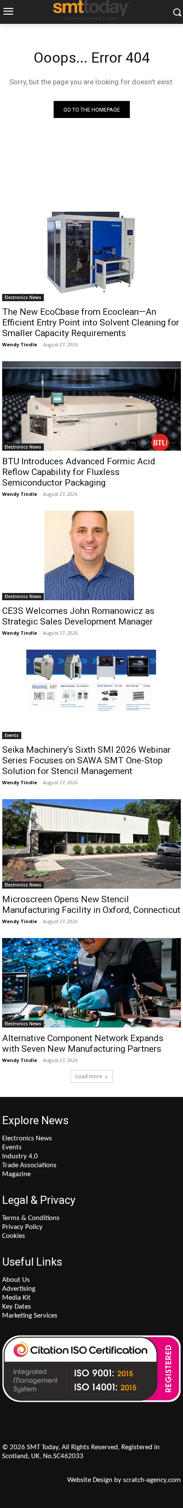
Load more (88, 1076)
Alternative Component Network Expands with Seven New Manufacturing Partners (82, 1043)
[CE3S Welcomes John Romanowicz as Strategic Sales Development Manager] (91, 555)
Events (12, 735)
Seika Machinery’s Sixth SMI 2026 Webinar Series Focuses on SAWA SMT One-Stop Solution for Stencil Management (86, 760)
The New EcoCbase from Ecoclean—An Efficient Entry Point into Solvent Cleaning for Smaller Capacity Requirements (90, 322)
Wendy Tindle (19, 344)
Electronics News (23, 297)
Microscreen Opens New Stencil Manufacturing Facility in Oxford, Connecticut (91, 904)
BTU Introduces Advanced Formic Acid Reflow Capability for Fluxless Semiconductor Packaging (78, 472)
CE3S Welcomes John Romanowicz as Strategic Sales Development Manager (78, 616)
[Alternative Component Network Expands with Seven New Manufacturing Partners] (91, 982)
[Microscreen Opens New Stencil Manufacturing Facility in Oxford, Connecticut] (91, 844)
